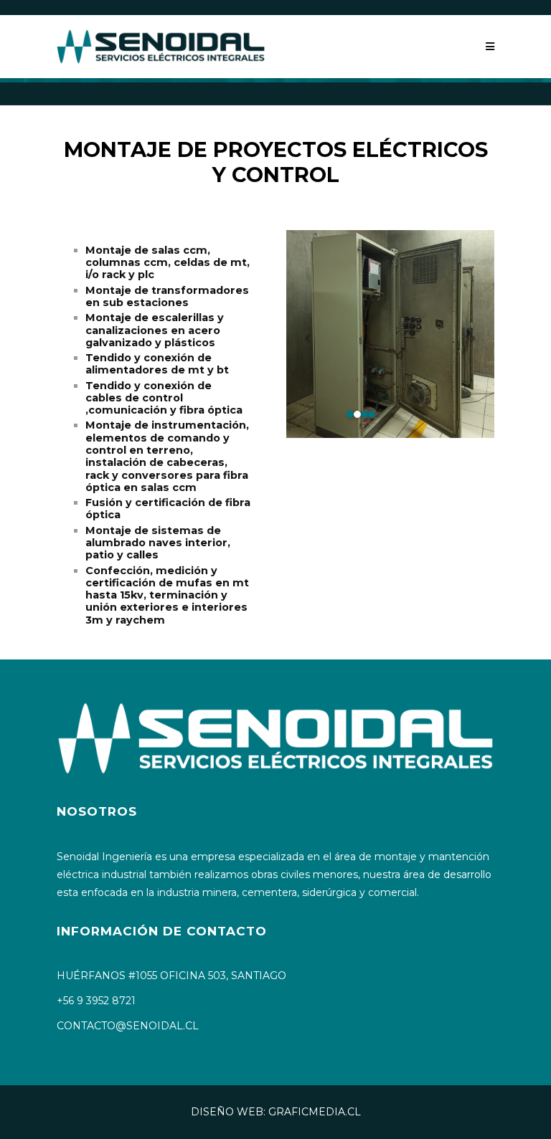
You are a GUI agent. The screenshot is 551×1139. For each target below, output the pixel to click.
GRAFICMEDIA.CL (314, 1111)
